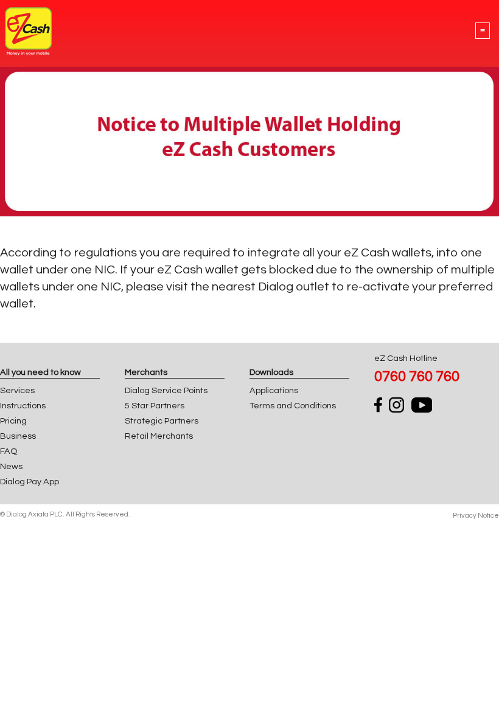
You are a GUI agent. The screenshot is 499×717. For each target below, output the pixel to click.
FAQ (9, 451)
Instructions (23, 405)
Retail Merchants (159, 436)
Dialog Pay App (29, 481)
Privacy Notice (476, 515)
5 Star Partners (154, 405)
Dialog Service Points (166, 390)
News (11, 466)
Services (17, 390)
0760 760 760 (416, 376)
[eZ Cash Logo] (28, 52)
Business (18, 436)
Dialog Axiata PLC (34, 514)
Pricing (13, 420)
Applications (274, 390)
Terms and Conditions (293, 405)
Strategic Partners (161, 420)
